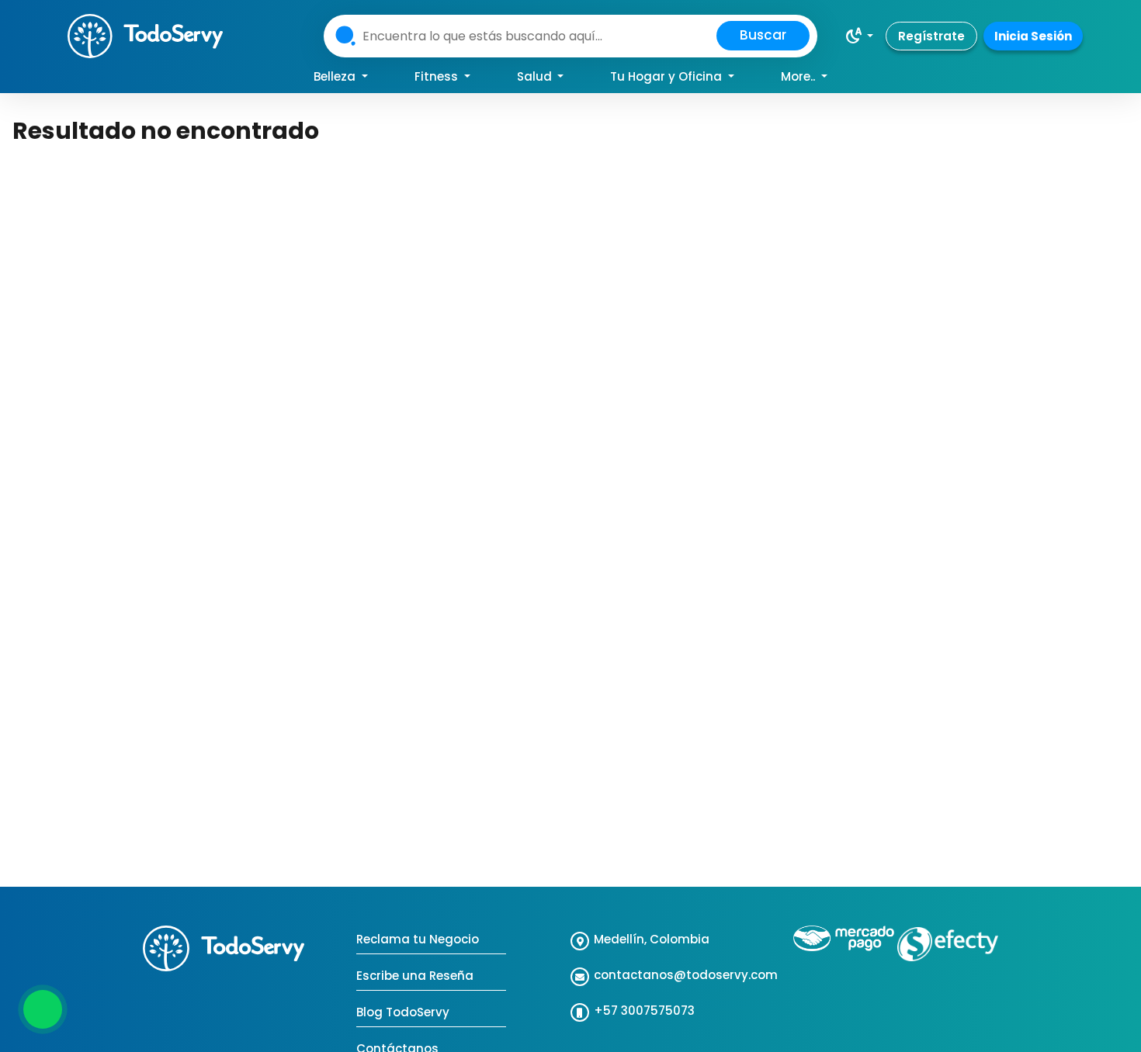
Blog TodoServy (402, 1012)
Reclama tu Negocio (417, 939)
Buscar (763, 35)
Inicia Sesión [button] (1033, 36)
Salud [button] (536, 76)
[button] (858, 35)
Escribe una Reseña (414, 975)
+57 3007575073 (644, 1010)
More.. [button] (799, 76)
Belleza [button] (336, 76)
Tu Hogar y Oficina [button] (667, 76)
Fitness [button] (437, 76)
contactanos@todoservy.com (686, 975)
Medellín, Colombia (651, 939)
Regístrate (931, 36)
